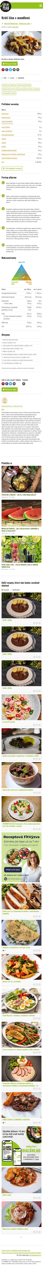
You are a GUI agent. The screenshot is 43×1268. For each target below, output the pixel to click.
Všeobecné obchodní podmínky (32, 1253)
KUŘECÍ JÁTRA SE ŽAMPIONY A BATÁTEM (16, 1119)
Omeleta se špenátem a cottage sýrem (16, 947)
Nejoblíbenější (16, 590)
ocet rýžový (6, 127)
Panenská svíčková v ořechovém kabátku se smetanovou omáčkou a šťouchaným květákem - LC (20, 1084)
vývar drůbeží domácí (9, 158)
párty (24, 89)
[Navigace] (40, 5)
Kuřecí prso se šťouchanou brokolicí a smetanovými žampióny (21, 912)
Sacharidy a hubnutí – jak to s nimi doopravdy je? (19, 494)
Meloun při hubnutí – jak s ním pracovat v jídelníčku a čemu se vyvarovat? (20, 529)
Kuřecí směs (7, 1195)
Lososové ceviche (9, 722)
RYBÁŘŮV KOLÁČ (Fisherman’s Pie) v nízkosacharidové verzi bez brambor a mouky (21, 825)
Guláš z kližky (7, 620)
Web (3, 409)
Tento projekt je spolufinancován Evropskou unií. (16, 1250)
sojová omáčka (7, 121)
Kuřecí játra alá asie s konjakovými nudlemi (18, 790)
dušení (5, 85)
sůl (3, 162)
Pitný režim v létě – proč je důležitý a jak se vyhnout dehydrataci (20, 565)
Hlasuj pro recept (9, 63)
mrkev (4, 139)
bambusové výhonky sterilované (13, 154)
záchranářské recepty (9, 93)
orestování (17, 89)
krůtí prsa (5, 114)
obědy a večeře (7, 89)
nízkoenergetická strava (23, 85)
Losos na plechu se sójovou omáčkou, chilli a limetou (21, 1049)
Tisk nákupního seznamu (12, 168)
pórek (4, 147)
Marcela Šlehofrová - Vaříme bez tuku (17, 23)
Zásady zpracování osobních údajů (12, 1253)
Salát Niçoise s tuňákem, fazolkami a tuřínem (19, 1015)
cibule (4, 143)
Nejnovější (6, 590)
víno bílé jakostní (8, 135)
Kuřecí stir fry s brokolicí (12, 981)
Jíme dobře (15, 27)
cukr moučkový (7, 131)
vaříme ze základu (34, 89)
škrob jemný (6, 118)
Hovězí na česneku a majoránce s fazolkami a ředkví (21, 756)
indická (12, 85)
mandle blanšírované (9, 150)
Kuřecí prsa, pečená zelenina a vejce (15, 1229)
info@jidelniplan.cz (35, 1255)
